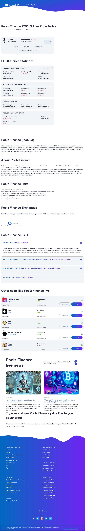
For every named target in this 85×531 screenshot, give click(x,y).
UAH (7, 175)
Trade (77, 304)
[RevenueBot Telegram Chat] (50, 518)
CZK (12, 175)
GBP (76, 173)
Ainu (9, 322)
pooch (10, 346)
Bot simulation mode (11, 485)
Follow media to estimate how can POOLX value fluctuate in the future (57, 362)
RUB (5, 175)
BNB (31, 175)
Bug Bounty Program (11, 460)
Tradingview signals (11, 482)
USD (70, 173)
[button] (75, 361)
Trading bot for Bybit (48, 498)
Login (27, 5)
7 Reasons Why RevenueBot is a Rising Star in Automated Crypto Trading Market (59, 401)
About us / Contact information (14, 455)
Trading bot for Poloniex (49, 485)
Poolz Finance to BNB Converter (28, 50)
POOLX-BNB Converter (30, 29)
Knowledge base (10, 462)
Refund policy (46, 457)
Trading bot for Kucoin (48, 487)
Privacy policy (46, 452)
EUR (73, 173)
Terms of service (47, 450)
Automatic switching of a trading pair (16, 480)
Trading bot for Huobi (48, 495)
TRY (18, 175)
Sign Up (33, 5)
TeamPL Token (13, 299)
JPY (81, 173)
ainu (9, 323)
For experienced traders (13, 490)
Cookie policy (46, 455)
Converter (65, 304)
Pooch (10, 344)
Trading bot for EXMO (48, 482)
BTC (26, 175)
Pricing (8, 452)
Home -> (2, 29)
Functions (8, 450)
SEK (23, 175)
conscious (12, 335)
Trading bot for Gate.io (48, 493)
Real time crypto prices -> (9, 29)
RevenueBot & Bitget (48, 471)
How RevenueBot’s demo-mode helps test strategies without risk (20, 401)
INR (10, 175)
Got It (70, 528)
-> (20, 29)
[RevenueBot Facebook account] (33, 518)
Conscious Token (15, 333)
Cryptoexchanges (11, 493)
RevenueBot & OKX (47, 468)
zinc (9, 312)
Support (8, 468)
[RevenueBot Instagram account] (42, 518)
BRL (2, 175)
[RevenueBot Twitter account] (37, 518)
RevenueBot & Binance (48, 465)
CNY (78, 173)
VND (15, 175)
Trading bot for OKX (48, 490)
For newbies (9, 487)
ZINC (9, 311)
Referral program (10, 457)
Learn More (10, 529)
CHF (20, 175)
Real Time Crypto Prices (12, 501)
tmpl (10, 301)
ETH (28, 175)
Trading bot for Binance (49, 480)
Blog (7, 465)
